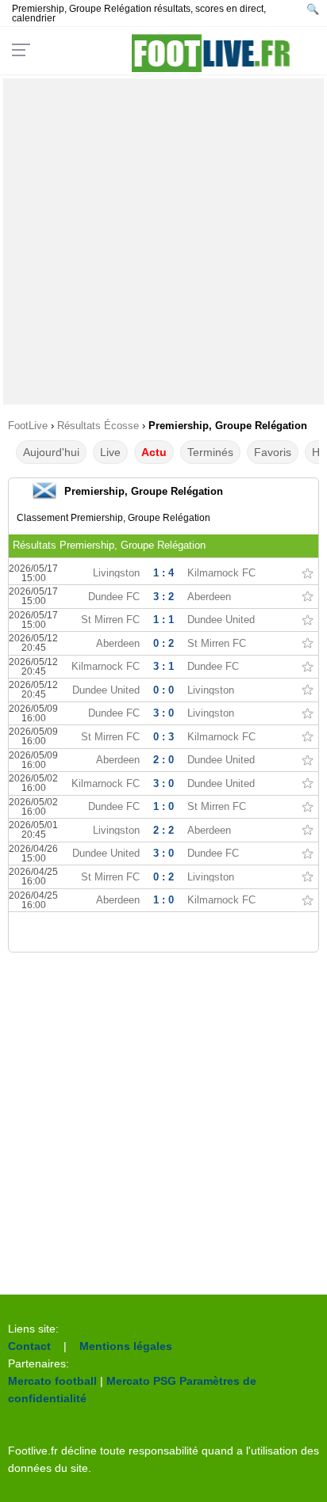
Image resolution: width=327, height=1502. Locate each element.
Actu (154, 452)
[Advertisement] (163, 241)
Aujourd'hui (51, 452)
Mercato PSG (141, 1381)
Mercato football (52, 1381)
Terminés (210, 452)
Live (110, 452)
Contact (29, 1346)
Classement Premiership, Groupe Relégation (113, 517)
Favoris (272, 452)
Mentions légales (125, 1346)
